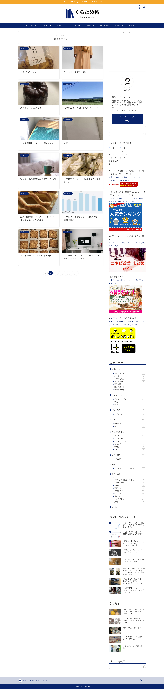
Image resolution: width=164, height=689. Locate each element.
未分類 (128, 507)
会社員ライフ (129, 423)
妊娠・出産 (128, 455)
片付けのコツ (129, 496)
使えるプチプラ (74, 26)
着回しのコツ (129, 404)
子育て (128, 464)
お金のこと (90, 26)
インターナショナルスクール (129, 468)
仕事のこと (119, 26)
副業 (129, 426)
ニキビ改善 (129, 438)
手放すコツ (46, 26)
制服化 (59, 26)
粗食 (129, 449)
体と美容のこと (128, 432)
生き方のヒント (129, 499)
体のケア (129, 444)
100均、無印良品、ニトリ (129, 480)
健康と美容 (104, 26)
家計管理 (129, 384)
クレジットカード (129, 373)
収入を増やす (129, 381)
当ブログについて (129, 414)
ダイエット (133, 26)
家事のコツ (129, 488)
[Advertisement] (127, 50)
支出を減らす (129, 387)
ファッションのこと (128, 395)
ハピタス (114, 318)
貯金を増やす (129, 390)
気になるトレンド (129, 493)
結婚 (129, 502)
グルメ (129, 485)
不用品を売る (129, 379)
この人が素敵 (129, 483)
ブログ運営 (128, 410)
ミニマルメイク (129, 441)
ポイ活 (129, 376)
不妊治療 (129, 459)
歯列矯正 (129, 447)
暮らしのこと (31, 26)
